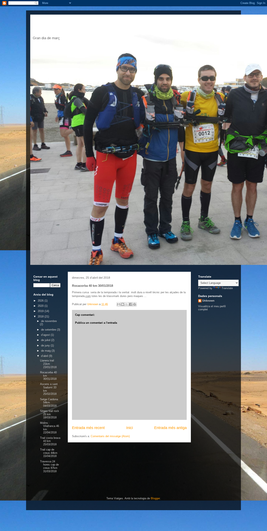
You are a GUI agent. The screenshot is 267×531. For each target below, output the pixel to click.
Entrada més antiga (170, 428)
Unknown (208, 300)
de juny (46, 345)
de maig (46, 350)
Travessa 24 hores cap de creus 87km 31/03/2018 (49, 466)
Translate (227, 288)
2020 (41, 305)
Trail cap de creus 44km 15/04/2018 (48, 453)
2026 (41, 300)
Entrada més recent (88, 428)
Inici (129, 428)
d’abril (45, 355)
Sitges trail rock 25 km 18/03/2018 (49, 414)
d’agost (46, 334)
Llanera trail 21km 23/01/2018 (48, 364)
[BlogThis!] (123, 304)
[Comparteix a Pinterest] (134, 304)
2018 (41, 316)
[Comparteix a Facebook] (130, 304)
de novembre (49, 321)
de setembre (49, 329)
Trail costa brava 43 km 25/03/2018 (50, 441)
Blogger (155, 498)
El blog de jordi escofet (95, 26)
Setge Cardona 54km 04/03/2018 (49, 402)
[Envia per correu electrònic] (119, 304)
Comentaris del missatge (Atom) (110, 436)
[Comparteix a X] (127, 304)
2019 (41, 311)
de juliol (46, 340)
